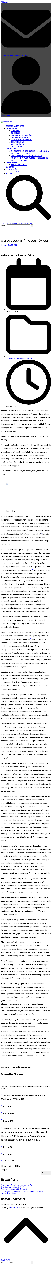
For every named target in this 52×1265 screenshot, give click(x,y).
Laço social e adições (8, 1193)
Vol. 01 (29, 359)
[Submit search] (32, 225)
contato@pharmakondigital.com (15, 55)
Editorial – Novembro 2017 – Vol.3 (14, 1189)
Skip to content (7, 2)
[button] (16, 223)
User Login (5, 115)
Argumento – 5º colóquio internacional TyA (16, 1185)
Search (3, 226)
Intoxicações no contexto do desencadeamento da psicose (22, 1191)
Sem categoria (21, 359)
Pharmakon (15, 1207)
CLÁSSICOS (10, 359)
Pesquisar (4, 1170)
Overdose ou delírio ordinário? (12, 1187)
